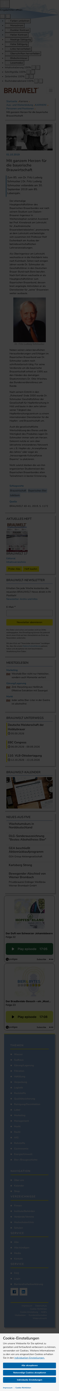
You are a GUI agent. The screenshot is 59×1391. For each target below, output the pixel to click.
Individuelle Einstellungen (29, 1379)
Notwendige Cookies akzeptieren (29, 1372)
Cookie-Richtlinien (23, 1388)
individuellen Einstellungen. (29, 1358)
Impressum (8, 1388)
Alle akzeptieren (29, 1365)
